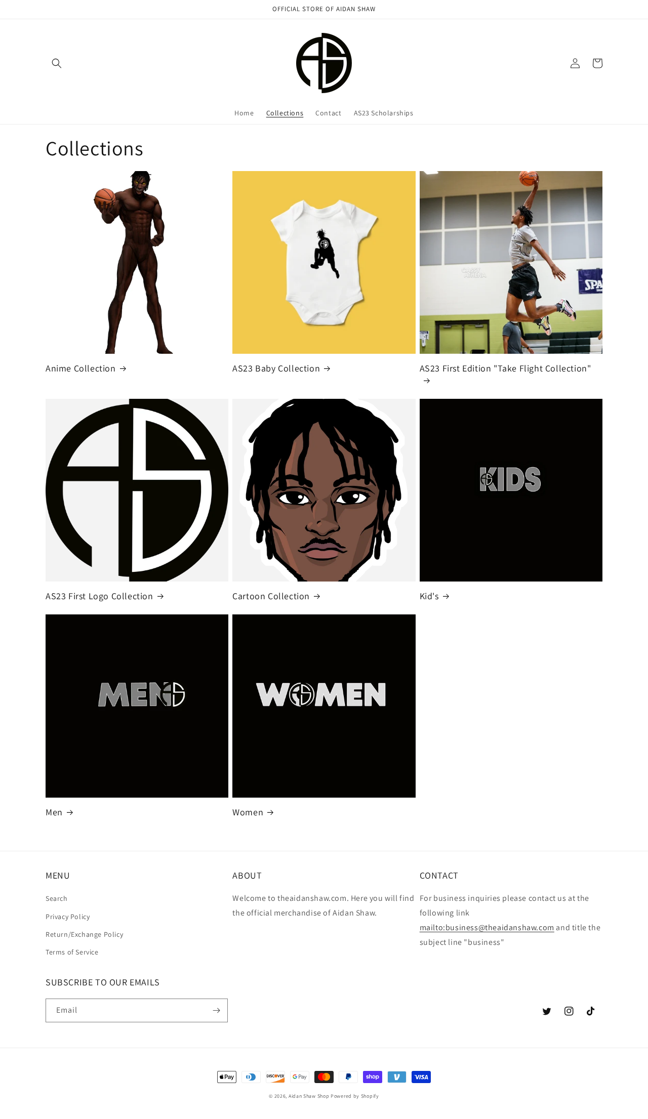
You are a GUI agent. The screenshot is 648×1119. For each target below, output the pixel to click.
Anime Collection (81, 368)
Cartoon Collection (271, 596)
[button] (57, 63)
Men (54, 812)
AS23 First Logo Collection (99, 596)
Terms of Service (72, 952)
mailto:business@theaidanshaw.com (487, 927)
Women (247, 812)
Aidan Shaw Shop (309, 1096)
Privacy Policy (68, 916)
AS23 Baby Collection (276, 368)
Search (57, 898)
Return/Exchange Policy (84, 934)
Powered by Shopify (355, 1096)
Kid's (429, 596)
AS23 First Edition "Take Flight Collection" (505, 368)
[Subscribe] (216, 1010)
